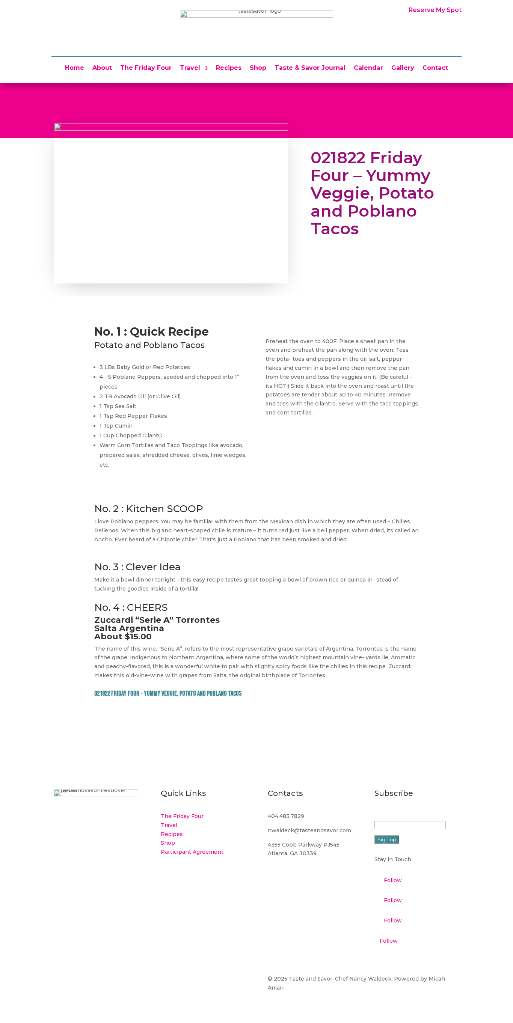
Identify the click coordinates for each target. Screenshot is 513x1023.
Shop (258, 68)
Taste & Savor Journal (310, 68)
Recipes (228, 68)
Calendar (368, 68)
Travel (190, 68)
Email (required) (397, 816)
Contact (435, 68)
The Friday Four (146, 68)
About (102, 68)
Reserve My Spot (435, 10)
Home (74, 68)
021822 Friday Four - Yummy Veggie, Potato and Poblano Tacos (167, 694)
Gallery (402, 68)
